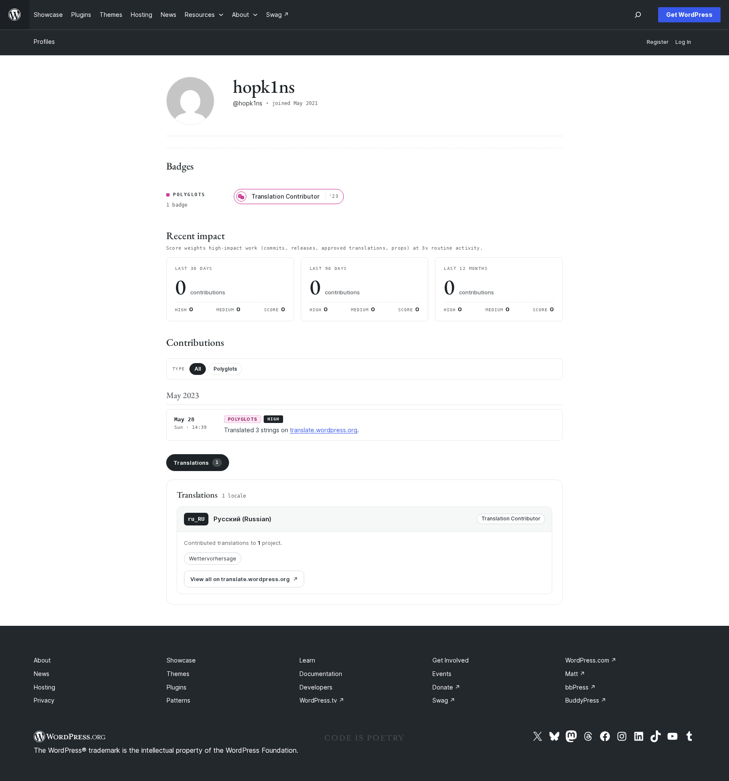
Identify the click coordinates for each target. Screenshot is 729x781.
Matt (575, 673)
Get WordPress (689, 14)
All (197, 369)
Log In (683, 42)
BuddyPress (585, 700)
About (42, 660)
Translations (196, 462)
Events (441, 673)
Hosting (44, 687)
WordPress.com (590, 660)
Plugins (176, 687)
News (41, 673)
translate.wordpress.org (323, 430)
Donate (446, 687)
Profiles (44, 41)
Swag (443, 700)
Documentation (321, 673)
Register (658, 42)
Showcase (181, 660)
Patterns (178, 700)
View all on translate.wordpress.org (240, 579)
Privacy (44, 700)
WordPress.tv (322, 700)
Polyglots (225, 369)
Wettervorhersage (212, 558)
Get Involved (450, 660)
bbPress (580, 687)
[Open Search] (638, 15)
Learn (307, 660)
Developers (316, 687)
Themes (178, 673)
